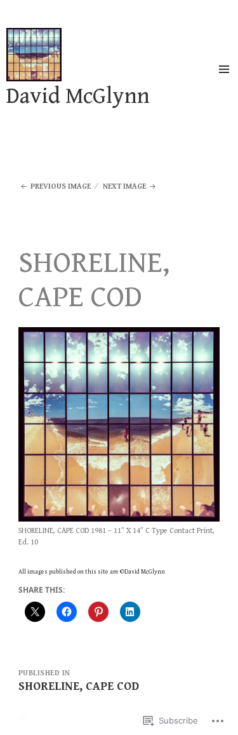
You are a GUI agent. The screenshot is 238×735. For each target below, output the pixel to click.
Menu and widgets (224, 82)
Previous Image (60, 186)
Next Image (124, 186)
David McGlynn (78, 96)
